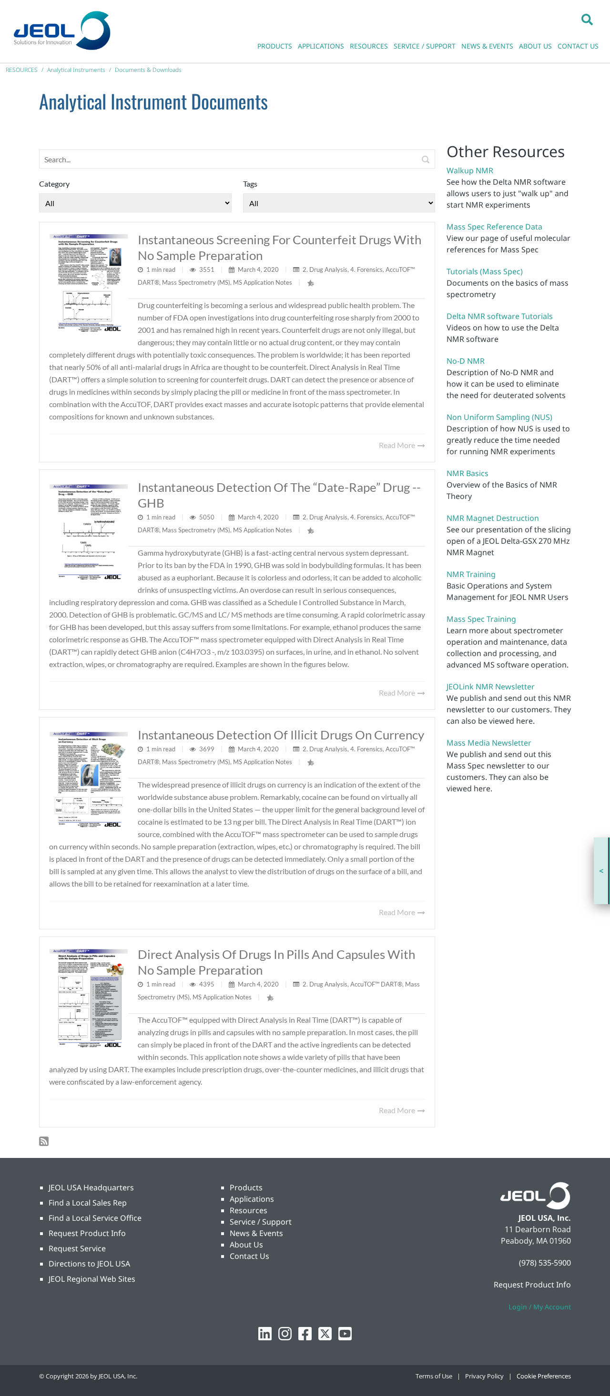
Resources (248, 1210)
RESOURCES (369, 45)
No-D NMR (466, 361)
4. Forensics (366, 269)
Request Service (77, 1248)
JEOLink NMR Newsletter (491, 686)
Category (54, 183)
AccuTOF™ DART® (376, 984)
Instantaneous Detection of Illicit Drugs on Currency (281, 734)
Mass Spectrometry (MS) (196, 282)
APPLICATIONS (321, 45)
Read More (398, 444)
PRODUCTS (274, 45)
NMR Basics (467, 473)
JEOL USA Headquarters (91, 1187)
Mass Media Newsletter (489, 743)
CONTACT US (578, 45)
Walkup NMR (470, 170)
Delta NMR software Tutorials (500, 316)
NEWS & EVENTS (487, 45)
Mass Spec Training (481, 619)
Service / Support (261, 1222)
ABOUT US (535, 45)
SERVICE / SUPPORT (425, 45)
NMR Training (471, 574)
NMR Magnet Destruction (493, 518)
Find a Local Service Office (95, 1218)
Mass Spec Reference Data (494, 226)
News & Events (256, 1233)
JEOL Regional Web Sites (92, 1279)
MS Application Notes (262, 282)
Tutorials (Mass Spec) (485, 271)
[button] (587, 19)
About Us (246, 1244)
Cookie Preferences (544, 1376)
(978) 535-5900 (545, 1262)
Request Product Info (87, 1233)
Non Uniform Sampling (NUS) (499, 417)
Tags (250, 183)
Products (246, 1187)
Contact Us (249, 1256)
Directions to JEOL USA (89, 1263)
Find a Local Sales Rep (88, 1202)
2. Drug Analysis (325, 269)
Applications (252, 1199)
